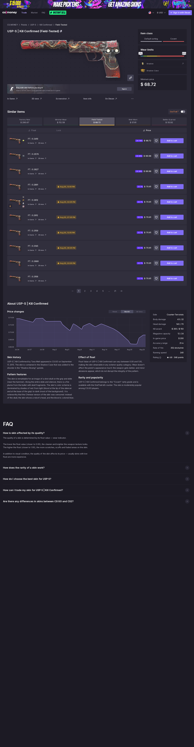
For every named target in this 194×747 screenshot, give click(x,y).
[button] (162, 63)
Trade (24, 12)
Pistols (24, 24)
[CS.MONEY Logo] (10, 13)
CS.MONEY (12, 24)
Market (34, 12)
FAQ (43, 12)
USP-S (33, 24)
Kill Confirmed (45, 24)
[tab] (115, 311)
